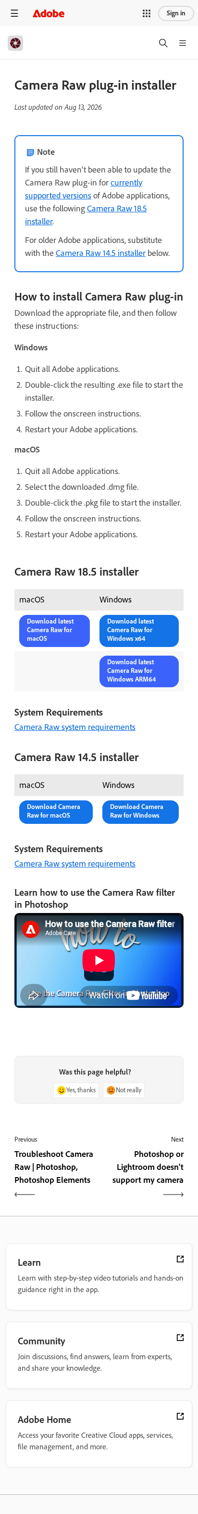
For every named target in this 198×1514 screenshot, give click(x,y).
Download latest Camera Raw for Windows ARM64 (131, 670)
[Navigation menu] (14, 13)
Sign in (176, 13)
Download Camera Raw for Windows (136, 811)
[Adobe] (48, 13)
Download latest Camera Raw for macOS (50, 630)
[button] (146, 13)
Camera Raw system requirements (75, 727)
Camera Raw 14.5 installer (101, 253)
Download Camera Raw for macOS (53, 811)
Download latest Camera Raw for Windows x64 (130, 630)
